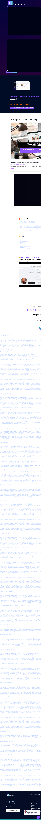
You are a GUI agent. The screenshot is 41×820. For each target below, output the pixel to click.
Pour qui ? (33, 805)
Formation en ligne (22, 242)
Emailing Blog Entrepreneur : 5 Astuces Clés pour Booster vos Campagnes (25, 162)
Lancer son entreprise (23, 245)
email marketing (22, 164)
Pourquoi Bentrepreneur (36, 808)
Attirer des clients (22, 238)
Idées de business (22, 243)
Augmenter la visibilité (23, 240)
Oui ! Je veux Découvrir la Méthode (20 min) (22, 107)
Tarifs (32, 806)
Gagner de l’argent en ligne (24, 246)
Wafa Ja (13, 164)
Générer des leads (22, 251)
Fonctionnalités (34, 803)
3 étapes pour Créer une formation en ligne (27, 221)
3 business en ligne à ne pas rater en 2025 (27, 222)
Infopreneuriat (22, 247)
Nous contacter (9, 806)
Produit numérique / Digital (24, 248)
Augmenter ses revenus (23, 241)
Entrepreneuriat (22, 250)
